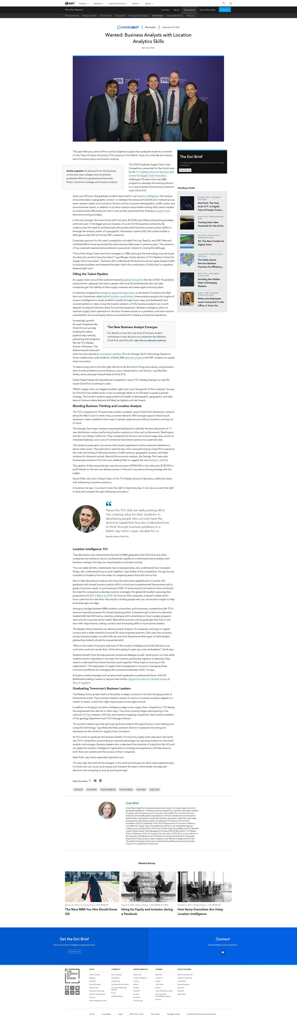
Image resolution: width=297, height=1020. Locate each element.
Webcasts (191, 15)
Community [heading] (115, 969)
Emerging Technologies (139, 15)
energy (104, 293)
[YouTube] (77, 993)
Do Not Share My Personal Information (201, 1014)
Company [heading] (158, 969)
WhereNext (128, 27)
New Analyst (157, 15)
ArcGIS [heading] (91, 969)
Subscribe (225, 9)
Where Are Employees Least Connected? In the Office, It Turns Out (211, 302)
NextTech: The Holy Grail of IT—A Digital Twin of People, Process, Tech (210, 206)
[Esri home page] (70, 3)
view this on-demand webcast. (150, 340)
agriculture (129, 293)
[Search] (224, 3)
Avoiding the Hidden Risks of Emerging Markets (209, 283)
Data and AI (120, 15)
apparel (116, 293)
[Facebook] (67, 988)
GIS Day (86, 715)
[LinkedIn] (77, 988)
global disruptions (134, 280)
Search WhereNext (207, 10)
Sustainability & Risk (174, 15)
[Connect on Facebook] (95, 782)
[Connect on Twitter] (90, 782)
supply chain (163, 211)
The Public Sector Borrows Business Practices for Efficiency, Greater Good (210, 263)
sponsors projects (134, 358)
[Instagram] (72, 993)
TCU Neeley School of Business (152, 172)
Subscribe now (185, 170)
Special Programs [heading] (184, 969)
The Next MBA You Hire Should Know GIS (91, 912)
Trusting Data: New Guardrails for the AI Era (210, 224)
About (176, 10)
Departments (189, 10)
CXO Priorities (106, 15)
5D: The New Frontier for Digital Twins (211, 242)
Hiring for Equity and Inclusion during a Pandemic (147, 912)
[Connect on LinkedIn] (100, 782)
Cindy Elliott (150, 47)
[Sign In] (230, 3)
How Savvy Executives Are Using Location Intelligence (200, 912)
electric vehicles (159, 460)
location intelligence (147, 196)
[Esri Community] (67, 993)
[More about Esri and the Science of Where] (72, 976)
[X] (72, 988)
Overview (165, 10)
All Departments (72, 15)
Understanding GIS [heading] (140, 969)
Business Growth (89, 15)
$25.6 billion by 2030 (101, 596)
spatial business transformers (118, 297)
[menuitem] (98, 974)
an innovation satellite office (112, 354)
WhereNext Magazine (74, 10)
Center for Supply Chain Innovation (147, 176)
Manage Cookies (173, 1014)
